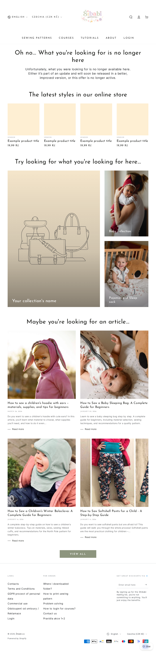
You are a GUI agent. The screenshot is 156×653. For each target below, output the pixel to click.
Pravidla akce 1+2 (54, 618)
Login (11, 618)
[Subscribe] (146, 584)
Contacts (13, 583)
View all (78, 554)
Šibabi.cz (20, 634)
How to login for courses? (59, 608)
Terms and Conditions (21, 588)
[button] (131, 17)
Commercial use (17, 603)
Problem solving (53, 603)
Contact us (50, 613)
